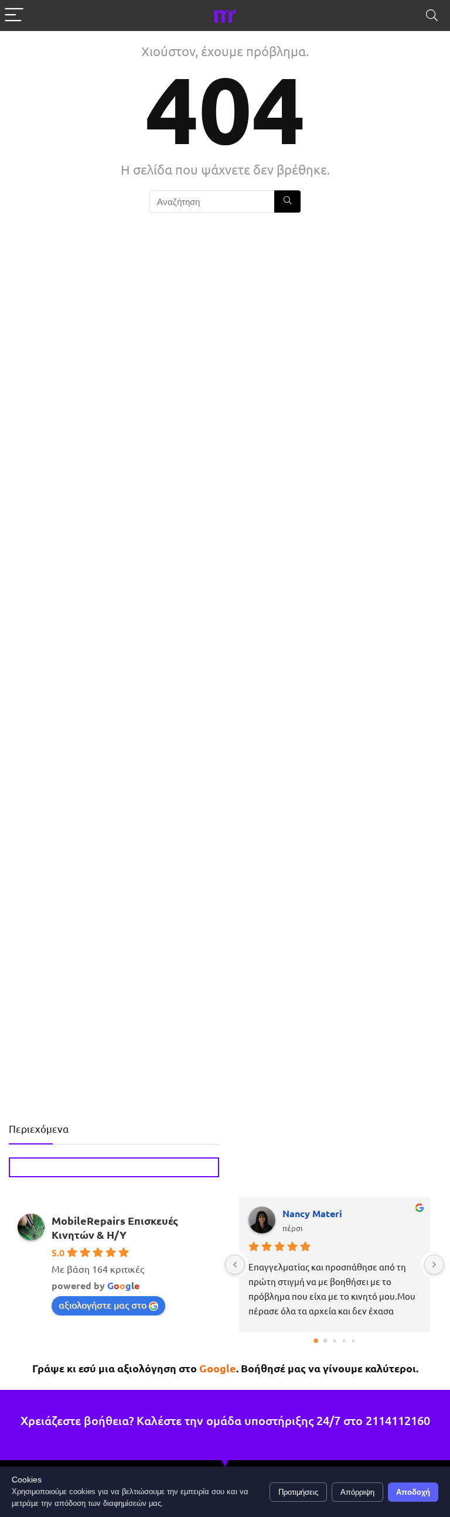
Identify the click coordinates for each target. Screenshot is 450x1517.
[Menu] (14, 15)
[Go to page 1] (325, 1341)
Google (217, 1368)
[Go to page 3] (344, 1341)
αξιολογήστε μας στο (102, 1304)
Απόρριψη (357, 1492)
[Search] (432, 15)
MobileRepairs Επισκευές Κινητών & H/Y (115, 1227)
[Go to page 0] (315, 1340)
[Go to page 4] (353, 1341)
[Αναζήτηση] (287, 201)
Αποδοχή (413, 1492)
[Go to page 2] (334, 1340)
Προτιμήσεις (298, 1492)
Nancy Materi (312, 1213)
